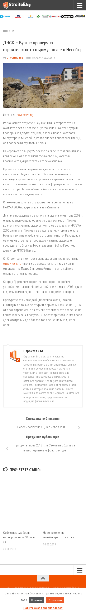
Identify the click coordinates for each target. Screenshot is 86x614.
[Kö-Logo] (31, 17)
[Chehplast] (55, 17)
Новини (8, 31)
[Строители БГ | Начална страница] (21, 5)
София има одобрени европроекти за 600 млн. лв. (19, 537)
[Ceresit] (67, 17)
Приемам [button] (36, 600)
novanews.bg (25, 115)
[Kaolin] (6, 17)
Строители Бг (15, 57)
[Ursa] (18, 17)
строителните (12, 264)
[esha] (43, 17)
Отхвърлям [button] (55, 600)
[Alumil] (80, 17)
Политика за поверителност (43, 608)
